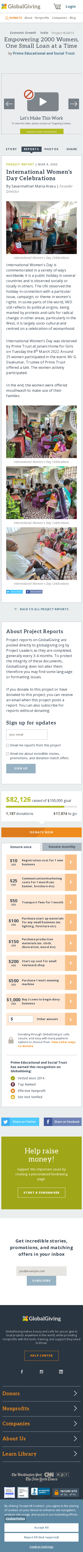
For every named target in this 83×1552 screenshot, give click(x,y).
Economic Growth (23, 33)
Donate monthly (62, 847)
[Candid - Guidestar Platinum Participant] (24, 1492)
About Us (14, 1439)
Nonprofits (42, 18)
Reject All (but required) (41, 1537)
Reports (31, 149)
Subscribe (41, 1281)
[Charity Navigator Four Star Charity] (10, 1492)
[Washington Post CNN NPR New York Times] (41, 1478)
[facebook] (22, 1371)
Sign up (21, 768)
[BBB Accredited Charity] (41, 1492)
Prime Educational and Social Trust (44, 53)
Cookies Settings (41, 1547)
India (44, 33)
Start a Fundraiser (41, 1193)
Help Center (41, 1355)
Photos (51, 149)
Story (11, 149)
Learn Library (19, 1454)
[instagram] (41, 1371)
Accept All (41, 1527)
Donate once (21, 847)
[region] (41, 1525)
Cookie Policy (15, 1519)
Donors (11, 1394)
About (28, 18)
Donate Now (41, 832)
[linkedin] (61, 1371)
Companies (59, 18)
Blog (73, 18)
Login (71, 6)
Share (71, 149)
